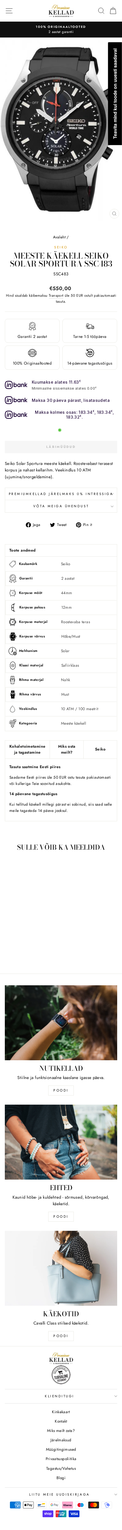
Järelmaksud (61, 1440)
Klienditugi (59, 1396)
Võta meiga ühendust (61, 506)
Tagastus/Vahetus (61, 1468)
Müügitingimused (61, 1449)
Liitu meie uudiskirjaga (59, 1494)
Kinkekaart (61, 1412)
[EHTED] (61, 1142)
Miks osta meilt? (66, 749)
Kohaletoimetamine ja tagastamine (27, 749)
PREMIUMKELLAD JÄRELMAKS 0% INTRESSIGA (61, 493)
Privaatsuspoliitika (61, 1459)
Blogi (61, 1478)
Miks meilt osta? (61, 1430)
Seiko (61, 247)
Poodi (61, 1216)
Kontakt (61, 1421)
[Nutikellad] (61, 1022)
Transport (56, 295)
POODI (61, 1090)
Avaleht (59, 237)
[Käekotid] (61, 1268)
